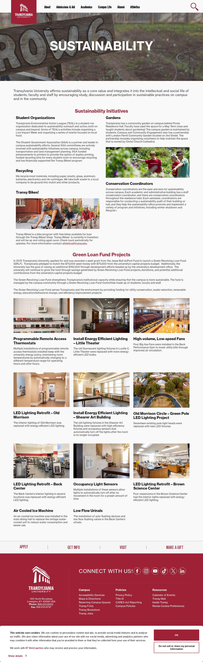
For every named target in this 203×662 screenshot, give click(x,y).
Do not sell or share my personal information (177, 647)
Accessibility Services (92, 595)
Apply (24, 547)
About (47, 7)
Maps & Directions (90, 598)
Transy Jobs (86, 613)
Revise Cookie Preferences (168, 606)
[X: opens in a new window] (173, 571)
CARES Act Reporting (129, 602)
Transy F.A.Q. (86, 606)
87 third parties (34, 648)
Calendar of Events (163, 595)
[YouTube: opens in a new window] (155, 571)
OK (176, 635)
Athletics (135, 7)
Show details (15, 655)
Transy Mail (159, 598)
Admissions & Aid (65, 7)
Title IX (120, 598)
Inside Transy (160, 602)
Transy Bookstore (89, 609)
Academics (86, 7)
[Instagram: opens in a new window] (146, 571)
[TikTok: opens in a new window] (164, 571)
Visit (123, 547)
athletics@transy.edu (74, 243)
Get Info (74, 547)
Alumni (120, 7)
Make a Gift (174, 547)
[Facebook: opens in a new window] (137, 571)
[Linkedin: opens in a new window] (182, 571)
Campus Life (104, 7)
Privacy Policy (124, 595)
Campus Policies (125, 606)
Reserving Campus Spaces (95, 602)
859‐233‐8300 (45, 604)
